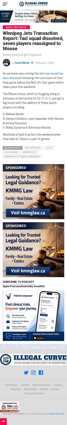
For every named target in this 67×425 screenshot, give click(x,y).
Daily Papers (11, 385)
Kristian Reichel (33, 147)
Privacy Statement (35, 393)
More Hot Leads (57, 413)
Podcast (58, 385)
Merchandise (30, 389)
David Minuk (22, 63)
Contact (55, 389)
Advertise (15, 389)
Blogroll (44, 389)
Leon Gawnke (11, 152)
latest (49, 147)
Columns (25, 385)
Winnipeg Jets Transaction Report (23, 156)
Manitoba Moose (42, 385)
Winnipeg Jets (29, 152)
